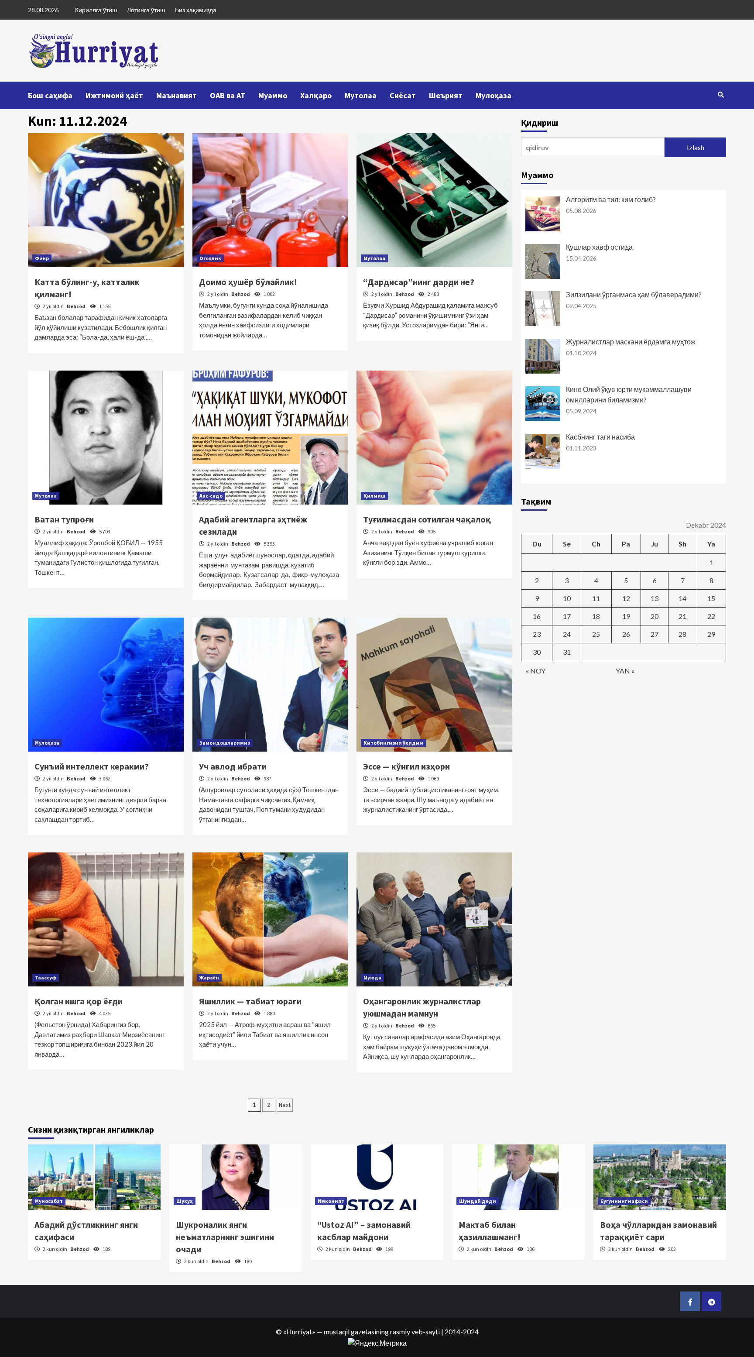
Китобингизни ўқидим (393, 742)
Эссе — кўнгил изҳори (406, 766)
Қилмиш (374, 495)
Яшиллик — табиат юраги (250, 1001)
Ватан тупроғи (64, 519)
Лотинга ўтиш (146, 10)
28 (682, 634)
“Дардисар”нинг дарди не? (418, 281)
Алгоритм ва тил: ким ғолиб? (611, 199)
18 (596, 616)
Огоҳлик (210, 258)
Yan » (625, 670)
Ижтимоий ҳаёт (114, 95)
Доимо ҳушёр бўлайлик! (248, 281)
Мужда (372, 977)
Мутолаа (361, 95)
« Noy (535, 670)
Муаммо (272, 95)
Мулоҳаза (493, 95)
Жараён (209, 977)
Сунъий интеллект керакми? (91, 766)
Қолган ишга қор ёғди (78, 1001)
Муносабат (49, 1201)
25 (596, 634)
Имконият (331, 1201)
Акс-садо (211, 495)
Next (285, 1105)
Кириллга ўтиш (96, 10)
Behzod (76, 306)
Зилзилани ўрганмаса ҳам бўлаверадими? (634, 294)
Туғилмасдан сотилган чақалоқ (427, 519)
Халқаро (316, 95)
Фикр (42, 258)
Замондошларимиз (224, 742)
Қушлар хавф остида (599, 247)
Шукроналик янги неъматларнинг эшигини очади (225, 1236)
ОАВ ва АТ (227, 95)
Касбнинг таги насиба (600, 437)
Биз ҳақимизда (195, 10)
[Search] (720, 94)
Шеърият (446, 95)
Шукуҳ (184, 1201)
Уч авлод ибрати (233, 766)
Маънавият (176, 95)
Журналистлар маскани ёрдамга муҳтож (631, 341)
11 (596, 598)
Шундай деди (477, 1201)
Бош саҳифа (50, 95)
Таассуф (45, 977)
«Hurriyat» (299, 1331)
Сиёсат (403, 95)
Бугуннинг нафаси (624, 1201)
